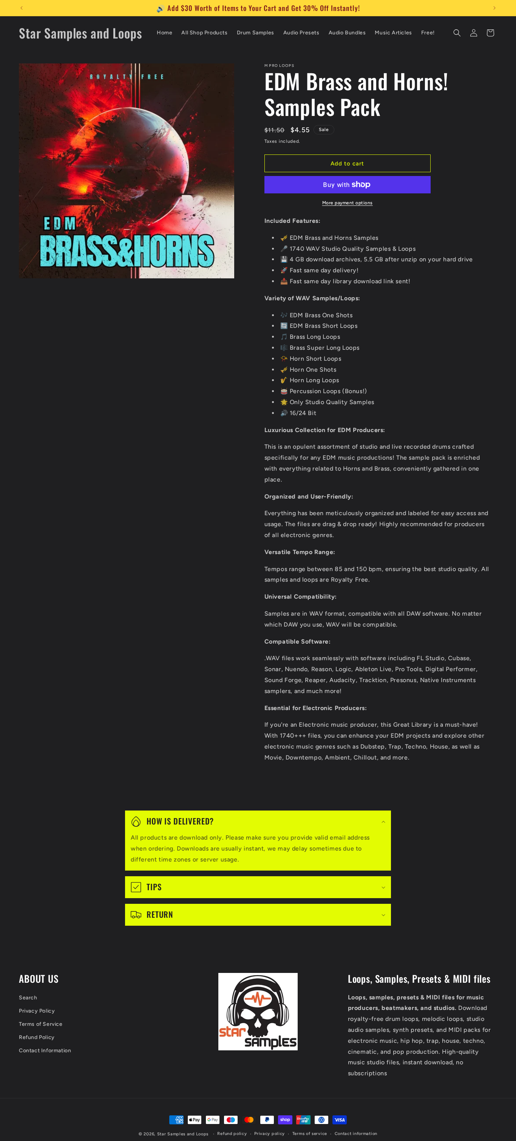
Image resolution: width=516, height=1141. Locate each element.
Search (28, 997)
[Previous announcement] (21, 8)
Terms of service (309, 1133)
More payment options (347, 202)
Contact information (356, 1133)
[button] (457, 33)
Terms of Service (41, 1024)
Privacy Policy (37, 1011)
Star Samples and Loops (183, 1134)
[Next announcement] (494, 8)
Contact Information (45, 1051)
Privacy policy (269, 1133)
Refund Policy (37, 1037)
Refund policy (232, 1133)
